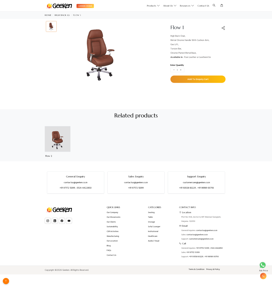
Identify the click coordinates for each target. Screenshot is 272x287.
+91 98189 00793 (205, 188)
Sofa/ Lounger (154, 226)
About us (168, 5)
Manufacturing (113, 236)
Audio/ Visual (153, 240)
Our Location (112, 240)
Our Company (112, 212)
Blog (109, 245)
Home (48, 15)
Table (150, 217)
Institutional (153, 231)
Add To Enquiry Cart (198, 79)
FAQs (109, 250)
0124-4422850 (84, 188)
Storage (151, 222)
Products (151, 5)
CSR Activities (112, 231)
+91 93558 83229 (187, 188)
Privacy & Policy (213, 269)
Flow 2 (48, 156)
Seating (151, 212)
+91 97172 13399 (68, 188)
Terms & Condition (196, 269)
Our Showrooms (113, 217)
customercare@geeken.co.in (196, 182)
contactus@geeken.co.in (75, 182)
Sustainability (112, 226)
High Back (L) (62, 15)
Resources (185, 5)
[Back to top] (6, 281)
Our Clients (111, 222)
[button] (223, 28)
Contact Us (203, 5)
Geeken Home (85, 6)
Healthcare (152, 236)
